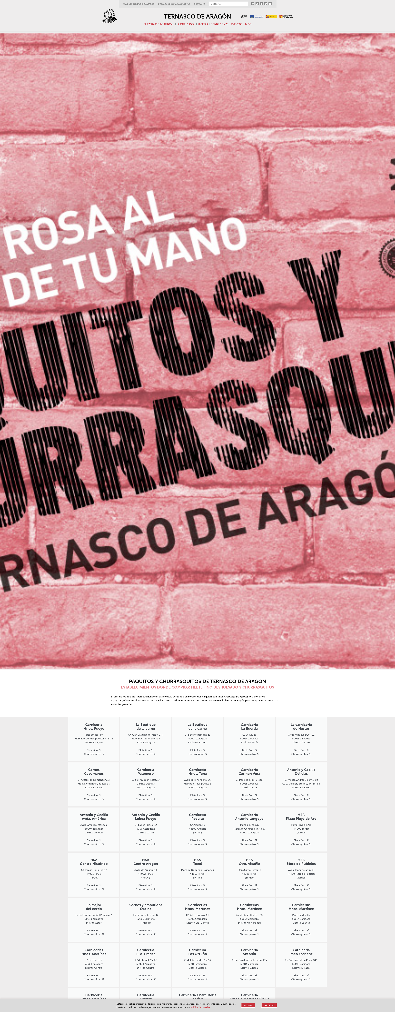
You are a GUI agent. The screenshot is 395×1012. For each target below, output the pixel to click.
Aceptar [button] (248, 1005)
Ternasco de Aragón (197, 16)
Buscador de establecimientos (174, 4)
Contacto (199, 4)
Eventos (236, 24)
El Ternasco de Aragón (159, 24)
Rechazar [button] (269, 1005)
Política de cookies (200, 1007)
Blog (248, 24)
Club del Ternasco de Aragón (138, 4)
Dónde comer (219, 24)
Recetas (203, 24)
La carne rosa (186, 24)
